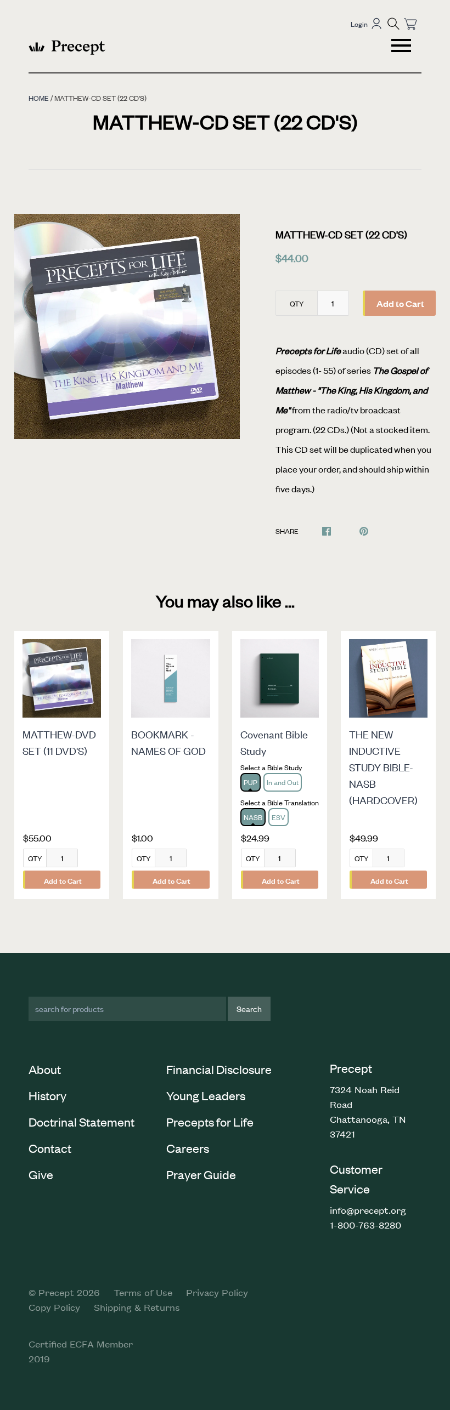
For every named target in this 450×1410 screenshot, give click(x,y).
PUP (250, 782)
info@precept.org (368, 1210)
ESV (278, 817)
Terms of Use (143, 1292)
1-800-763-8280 (365, 1225)
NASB (253, 817)
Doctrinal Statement (81, 1121)
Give (41, 1174)
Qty (296, 303)
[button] (393, 24)
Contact (50, 1148)
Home (39, 98)
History (47, 1095)
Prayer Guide (201, 1174)
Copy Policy (54, 1307)
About (45, 1069)
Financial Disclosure (219, 1069)
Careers (187, 1148)
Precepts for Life (210, 1121)
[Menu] (402, 47)
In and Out (283, 782)
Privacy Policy (217, 1292)
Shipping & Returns (137, 1307)
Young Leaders (205, 1095)
